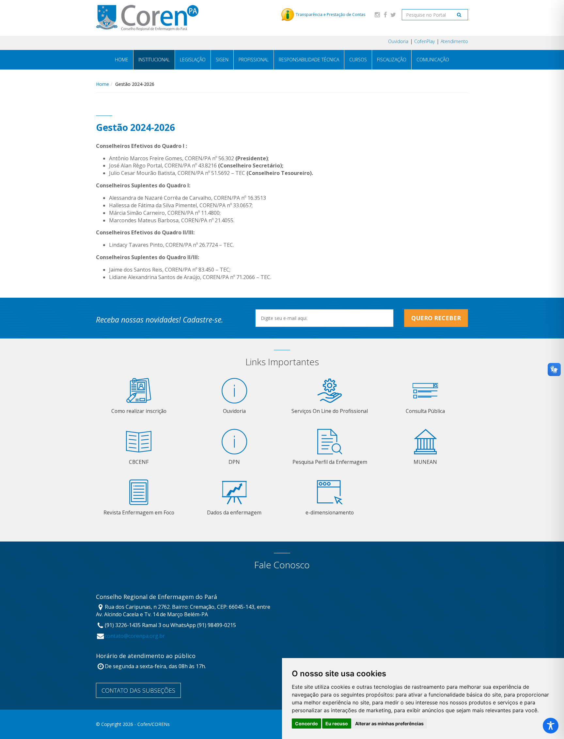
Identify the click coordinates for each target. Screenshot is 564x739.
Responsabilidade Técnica (309, 59)
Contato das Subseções (138, 690)
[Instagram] (377, 14)
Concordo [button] (306, 723)
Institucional (154, 59)
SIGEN (222, 59)
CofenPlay (424, 41)
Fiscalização (391, 59)
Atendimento (454, 41)
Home (121, 59)
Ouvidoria (398, 41)
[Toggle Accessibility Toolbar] (550, 725)
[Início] (147, 18)
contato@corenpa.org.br (135, 635)
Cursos (358, 59)
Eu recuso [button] (336, 723)
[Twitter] (393, 14)
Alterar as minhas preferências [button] (389, 723)
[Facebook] (385, 14)
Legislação (193, 59)
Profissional (254, 59)
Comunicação (432, 59)
